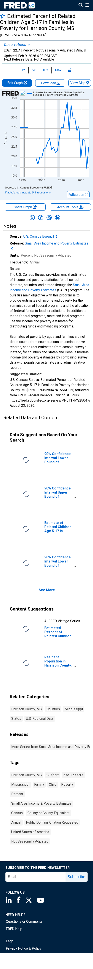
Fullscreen (76, 195)
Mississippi (74, 709)
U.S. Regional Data (39, 719)
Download (49, 83)
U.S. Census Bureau (38, 236)
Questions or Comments (24, 921)
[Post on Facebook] (40, 217)
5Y (34, 70)
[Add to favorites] (2, 16)
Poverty (67, 784)
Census (17, 813)
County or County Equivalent (48, 813)
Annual (16, 822)
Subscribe (76, 876)
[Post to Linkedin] (57, 217)
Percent (17, 794)
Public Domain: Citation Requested (52, 822)
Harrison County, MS (26, 709)
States (16, 719)
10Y (45, 70)
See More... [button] (48, 590)
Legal (10, 941)
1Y (23, 70)
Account (68, 207)
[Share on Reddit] (49, 217)
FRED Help (14, 929)
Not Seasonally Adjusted (29, 841)
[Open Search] (81, 6)
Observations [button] (15, 45)
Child (52, 784)
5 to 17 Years (73, 775)
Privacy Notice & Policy (23, 948)
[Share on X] (32, 217)
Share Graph (23, 207)
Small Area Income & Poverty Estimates (41, 803)
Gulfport (52, 775)
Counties (53, 709)
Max (58, 70)
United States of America (30, 832)
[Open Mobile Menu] (87, 6)
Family (39, 784)
